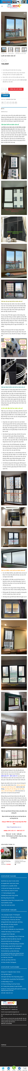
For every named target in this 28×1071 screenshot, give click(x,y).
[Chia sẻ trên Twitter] (8, 103)
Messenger (19, 1070)
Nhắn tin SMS (25, 1070)
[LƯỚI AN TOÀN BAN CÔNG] (7, 853)
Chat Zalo (8, 1070)
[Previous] (3, 29)
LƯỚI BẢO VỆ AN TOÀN (20, 53)
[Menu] (2, 6)
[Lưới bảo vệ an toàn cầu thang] (21, 853)
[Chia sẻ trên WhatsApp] (2, 103)
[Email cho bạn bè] (10, 103)
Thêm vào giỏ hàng (16, 89)
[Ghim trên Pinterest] (13, 103)
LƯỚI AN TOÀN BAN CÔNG (5, 862)
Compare (5, 95)
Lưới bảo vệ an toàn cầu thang (20, 862)
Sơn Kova (21, 955)
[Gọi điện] (14, 1068)
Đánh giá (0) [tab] (4, 111)
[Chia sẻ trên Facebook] (5, 103)
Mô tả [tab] (2, 108)
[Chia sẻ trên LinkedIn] (16, 103)
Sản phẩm (11, 53)
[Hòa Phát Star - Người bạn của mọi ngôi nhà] (14, 6)
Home (3, 1070)
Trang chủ (4, 53)
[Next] (24, 29)
